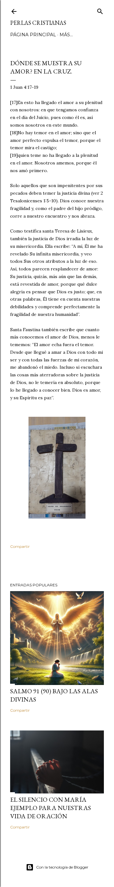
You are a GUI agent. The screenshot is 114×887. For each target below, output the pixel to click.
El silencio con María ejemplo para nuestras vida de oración (50, 807)
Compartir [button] (20, 546)
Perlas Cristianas (38, 22)
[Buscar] (100, 10)
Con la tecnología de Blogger (62, 867)
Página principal (33, 35)
